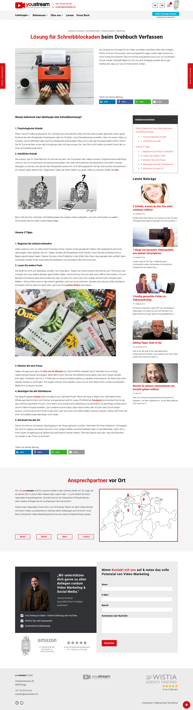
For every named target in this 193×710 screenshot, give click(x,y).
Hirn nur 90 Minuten (53, 371)
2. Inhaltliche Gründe (151, 141)
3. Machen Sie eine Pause (153, 160)
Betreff (105, 605)
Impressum (147, 702)
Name (105, 584)
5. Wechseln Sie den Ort (152, 168)
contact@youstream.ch (65, 7)
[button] (22, 15)
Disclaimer (172, 702)
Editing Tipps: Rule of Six (147, 342)
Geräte (37, 396)
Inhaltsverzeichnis (145, 119)
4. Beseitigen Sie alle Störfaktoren (157, 164)
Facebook (97, 400)
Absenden (109, 643)
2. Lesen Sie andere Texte (153, 155)
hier (117, 170)
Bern (65, 536)
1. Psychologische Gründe (153, 137)
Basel (22, 536)
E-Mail (105, 595)
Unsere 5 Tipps (142, 146)
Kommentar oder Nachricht (114, 616)
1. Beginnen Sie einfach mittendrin (157, 151)
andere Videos (73, 285)
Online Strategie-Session (165, 14)
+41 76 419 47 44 (63, 4)
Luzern (86, 536)
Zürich (44, 536)
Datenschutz (160, 702)
